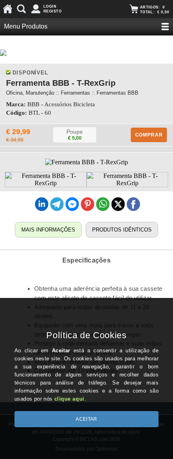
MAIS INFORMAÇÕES (48, 230)
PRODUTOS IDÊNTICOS (122, 230)
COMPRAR (149, 135)
